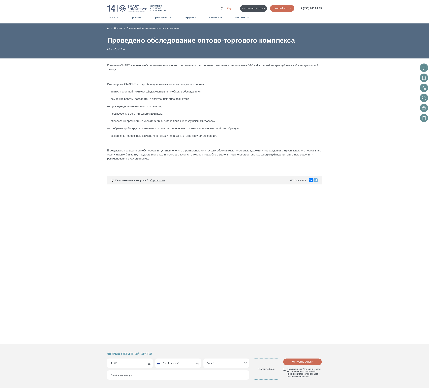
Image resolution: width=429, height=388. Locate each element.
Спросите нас (157, 180)
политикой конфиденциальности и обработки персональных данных (303, 373)
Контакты (240, 17)
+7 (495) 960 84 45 (310, 8)
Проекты (136, 17)
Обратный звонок (282, 8)
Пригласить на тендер (253, 8)
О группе (189, 17)
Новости (118, 28)
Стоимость (215, 17)
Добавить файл (266, 369)
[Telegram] (316, 180)
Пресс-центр (161, 17)
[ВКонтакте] (311, 180)
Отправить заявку (302, 362)
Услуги (111, 17)
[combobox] (161, 363)
